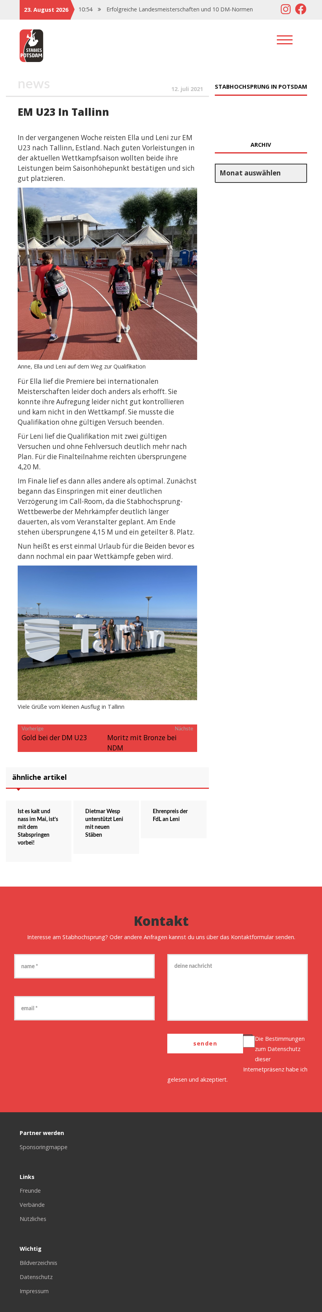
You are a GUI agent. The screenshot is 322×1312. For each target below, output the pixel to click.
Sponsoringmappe (44, 1147)
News (34, 84)
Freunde (30, 1190)
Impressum (34, 1291)
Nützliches (33, 1219)
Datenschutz (283, 1049)
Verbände (32, 1204)
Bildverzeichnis (38, 1262)
